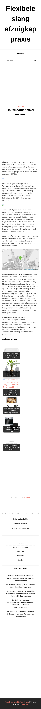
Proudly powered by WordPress (17, 702)
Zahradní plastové (20, 524)
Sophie (27, 497)
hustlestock (23, 704)
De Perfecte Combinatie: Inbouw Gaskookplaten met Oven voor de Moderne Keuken (20, 578)
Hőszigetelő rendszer (20, 528)
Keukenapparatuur (20, 547)
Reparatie (20, 556)
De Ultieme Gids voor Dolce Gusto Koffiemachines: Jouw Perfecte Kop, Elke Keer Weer (20, 613)
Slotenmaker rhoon (12, 513)
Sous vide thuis (30, 513)
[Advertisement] (20, 84)
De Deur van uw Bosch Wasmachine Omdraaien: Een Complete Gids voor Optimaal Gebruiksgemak (20, 593)
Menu (21, 53)
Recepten (20, 552)
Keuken (20, 106)
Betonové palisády (20, 519)
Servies (20, 560)
